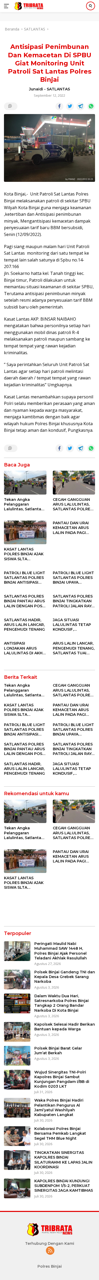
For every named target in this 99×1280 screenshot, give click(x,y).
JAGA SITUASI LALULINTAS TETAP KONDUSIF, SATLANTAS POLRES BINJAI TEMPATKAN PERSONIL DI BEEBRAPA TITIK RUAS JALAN (73, 625)
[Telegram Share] (80, 106)
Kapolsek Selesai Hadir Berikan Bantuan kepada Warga (64, 1026)
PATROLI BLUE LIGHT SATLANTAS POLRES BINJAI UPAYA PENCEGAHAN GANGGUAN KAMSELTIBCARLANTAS (73, 577)
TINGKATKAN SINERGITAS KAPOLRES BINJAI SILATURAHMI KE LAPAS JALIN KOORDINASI (63, 1159)
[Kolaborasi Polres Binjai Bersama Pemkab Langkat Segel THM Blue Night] (17, 1136)
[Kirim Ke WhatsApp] (91, 106)
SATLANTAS (58, 89)
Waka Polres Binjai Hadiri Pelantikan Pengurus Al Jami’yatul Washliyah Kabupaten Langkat (58, 1107)
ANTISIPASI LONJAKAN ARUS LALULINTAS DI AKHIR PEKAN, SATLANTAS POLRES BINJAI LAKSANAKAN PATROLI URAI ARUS (25, 648)
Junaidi (36, 89)
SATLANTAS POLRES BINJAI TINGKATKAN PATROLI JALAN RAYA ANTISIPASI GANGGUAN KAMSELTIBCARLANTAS (73, 601)
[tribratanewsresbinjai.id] (28, 6)
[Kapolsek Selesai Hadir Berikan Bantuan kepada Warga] (17, 1032)
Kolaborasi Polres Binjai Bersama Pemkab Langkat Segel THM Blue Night (60, 1133)
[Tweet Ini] (70, 106)
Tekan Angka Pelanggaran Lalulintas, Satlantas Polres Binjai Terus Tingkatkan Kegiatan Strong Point (24, 504)
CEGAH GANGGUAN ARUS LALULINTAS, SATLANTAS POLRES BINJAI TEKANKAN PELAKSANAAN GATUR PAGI (73, 504)
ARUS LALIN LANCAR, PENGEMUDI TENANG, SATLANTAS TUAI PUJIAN (74, 648)
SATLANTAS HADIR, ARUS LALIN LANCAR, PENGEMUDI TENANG (24, 625)
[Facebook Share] (59, 106)
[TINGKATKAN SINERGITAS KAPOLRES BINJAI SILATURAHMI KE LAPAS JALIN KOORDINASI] (17, 1160)
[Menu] (7, 6)
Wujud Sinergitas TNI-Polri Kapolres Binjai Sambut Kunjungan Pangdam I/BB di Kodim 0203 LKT (61, 1079)
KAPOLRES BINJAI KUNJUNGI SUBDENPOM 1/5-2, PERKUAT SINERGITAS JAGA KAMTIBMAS (63, 1186)
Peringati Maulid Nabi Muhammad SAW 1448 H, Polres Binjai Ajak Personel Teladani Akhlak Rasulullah (60, 950)
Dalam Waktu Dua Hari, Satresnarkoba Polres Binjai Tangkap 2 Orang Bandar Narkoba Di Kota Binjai (61, 1003)
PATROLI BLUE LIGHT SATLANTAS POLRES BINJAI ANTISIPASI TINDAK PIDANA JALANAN (24, 577)
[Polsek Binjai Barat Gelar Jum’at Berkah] (17, 1056)
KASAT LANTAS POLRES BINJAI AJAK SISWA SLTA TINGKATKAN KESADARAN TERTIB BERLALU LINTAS (24, 554)
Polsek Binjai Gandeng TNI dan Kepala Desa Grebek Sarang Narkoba (64, 977)
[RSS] (50, 1251)
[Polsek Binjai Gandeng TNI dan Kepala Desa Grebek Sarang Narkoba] (17, 979)
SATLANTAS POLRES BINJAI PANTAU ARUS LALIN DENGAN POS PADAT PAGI (24, 601)
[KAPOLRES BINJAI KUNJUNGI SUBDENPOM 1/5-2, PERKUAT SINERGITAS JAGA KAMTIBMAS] (17, 1188)
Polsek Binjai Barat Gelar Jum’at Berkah (58, 1050)
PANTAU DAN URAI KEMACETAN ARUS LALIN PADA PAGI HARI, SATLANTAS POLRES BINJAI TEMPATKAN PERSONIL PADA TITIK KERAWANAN (74, 528)
